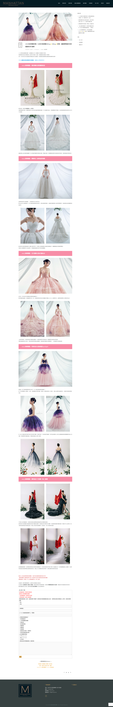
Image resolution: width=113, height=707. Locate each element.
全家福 (45, 665)
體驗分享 (80, 44)
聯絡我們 (108, 3)
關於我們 (64, 3)
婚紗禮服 (85, 3)
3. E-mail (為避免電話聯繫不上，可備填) (26, 612)
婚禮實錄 (43, 663)
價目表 (102, 3)
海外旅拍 (50, 663)
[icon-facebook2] (46, 696)
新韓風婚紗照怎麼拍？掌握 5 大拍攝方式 (86, 23)
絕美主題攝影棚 (77, 3)
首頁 (59, 3)
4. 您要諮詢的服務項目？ (24, 617)
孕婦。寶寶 (49, 665)
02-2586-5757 (50, 689)
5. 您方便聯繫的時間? (23, 634)
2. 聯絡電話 (21, 608)
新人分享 (97, 3)
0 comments (36, 49)
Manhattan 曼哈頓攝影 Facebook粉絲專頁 (45, 667)
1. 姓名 (20, 604)
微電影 (47, 663)
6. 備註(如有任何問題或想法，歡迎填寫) (26, 641)
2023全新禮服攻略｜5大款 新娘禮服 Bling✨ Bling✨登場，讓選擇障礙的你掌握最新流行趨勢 (48, 45)
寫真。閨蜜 (41, 665)
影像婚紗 (91, 3)
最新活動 (70, 3)
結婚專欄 (45, 49)
